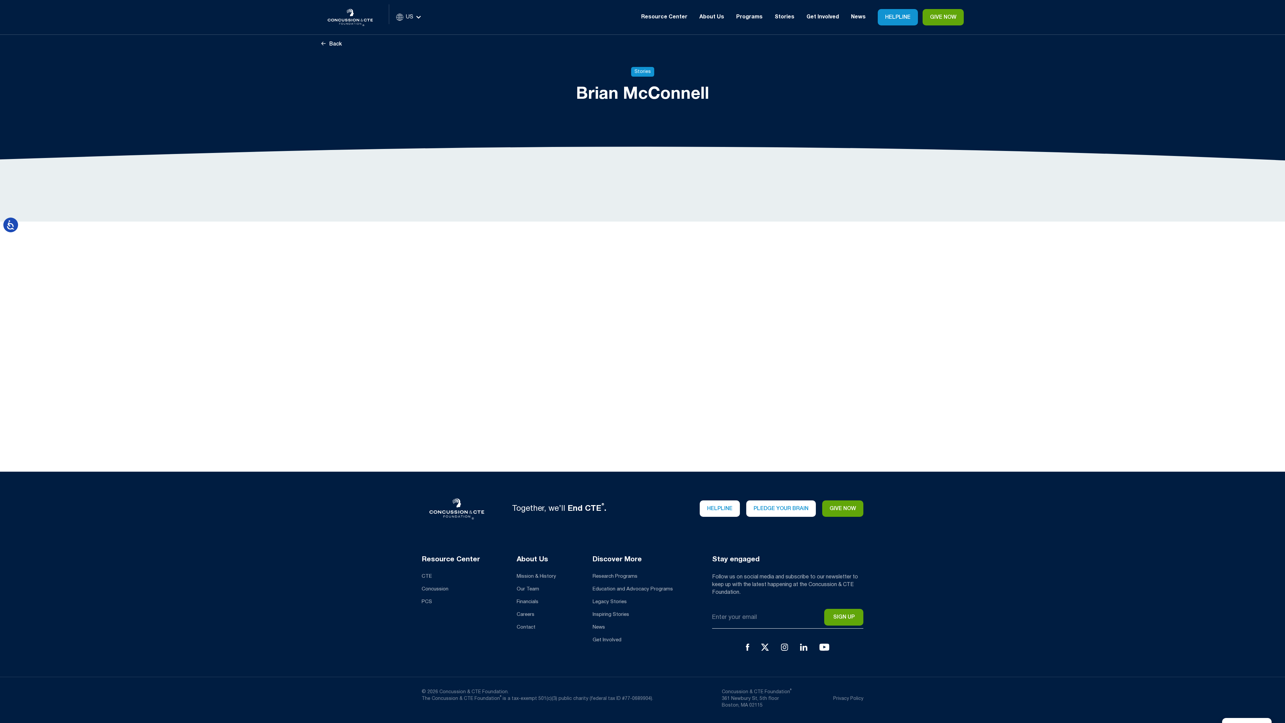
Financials (527, 601)
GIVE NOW (943, 17)
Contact (526, 627)
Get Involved (607, 640)
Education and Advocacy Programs (633, 589)
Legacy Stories (610, 601)
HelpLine (898, 17)
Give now (843, 508)
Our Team (528, 589)
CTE (427, 576)
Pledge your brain (781, 508)
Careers (525, 614)
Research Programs (615, 576)
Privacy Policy (848, 699)
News (858, 17)
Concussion (435, 589)
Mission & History (536, 576)
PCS (427, 601)
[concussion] (355, 17)
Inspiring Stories (611, 614)
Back (335, 44)
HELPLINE (720, 508)
